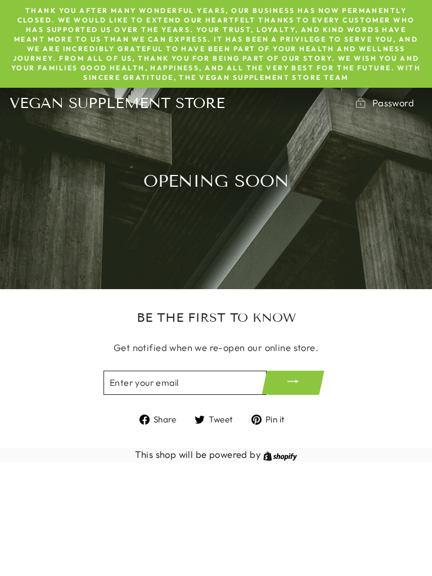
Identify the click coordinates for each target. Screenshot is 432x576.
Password (393, 103)
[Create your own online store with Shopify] (280, 454)
